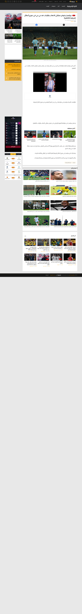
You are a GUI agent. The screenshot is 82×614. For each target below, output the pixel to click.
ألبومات (47, 6)
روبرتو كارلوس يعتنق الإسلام (13, 70)
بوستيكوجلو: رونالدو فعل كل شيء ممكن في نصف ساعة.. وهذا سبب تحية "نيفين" (43, 248)
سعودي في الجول (43, 251)
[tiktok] (19, 1)
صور (45, 1)
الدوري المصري (34, 1)
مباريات (55, 1)
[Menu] (76, 1)
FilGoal (72, 21)
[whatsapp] (21, 1)
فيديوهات (50, 1)
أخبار (60, 1)
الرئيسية (63, 6)
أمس (19, 154)
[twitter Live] (12, 1)
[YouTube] (17, 1)
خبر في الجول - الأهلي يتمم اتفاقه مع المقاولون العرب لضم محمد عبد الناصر (13, 78)
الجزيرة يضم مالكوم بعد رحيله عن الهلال (56, 262)
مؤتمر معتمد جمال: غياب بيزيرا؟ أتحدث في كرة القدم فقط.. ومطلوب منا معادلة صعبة (30, 263)
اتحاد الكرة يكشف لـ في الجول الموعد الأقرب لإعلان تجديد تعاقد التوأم (43, 263)
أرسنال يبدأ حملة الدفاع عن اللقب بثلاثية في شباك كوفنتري (70, 262)
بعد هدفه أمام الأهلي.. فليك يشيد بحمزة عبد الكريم (13, 74)
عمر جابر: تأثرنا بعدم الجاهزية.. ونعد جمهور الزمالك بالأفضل (17, 41)
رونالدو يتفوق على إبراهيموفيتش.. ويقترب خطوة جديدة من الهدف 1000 (31, 248)
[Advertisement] (66, 113)
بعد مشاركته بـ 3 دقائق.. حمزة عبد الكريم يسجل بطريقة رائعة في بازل (13, 65)
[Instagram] (14, 1)
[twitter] (10, 1)
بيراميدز (74, 162)
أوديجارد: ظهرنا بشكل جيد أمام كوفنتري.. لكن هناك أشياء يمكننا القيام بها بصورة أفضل (70, 248)
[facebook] (8, 1)
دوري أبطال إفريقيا (68, 162)
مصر (64, 1)
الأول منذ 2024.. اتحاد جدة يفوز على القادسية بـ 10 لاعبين (56, 248)
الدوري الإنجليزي (69, 251)
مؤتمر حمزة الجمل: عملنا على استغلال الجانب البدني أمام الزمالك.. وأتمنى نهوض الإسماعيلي (9, 41)
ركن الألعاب (40, 1)
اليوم (13, 154)
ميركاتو (58, 264)
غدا (7, 154)
